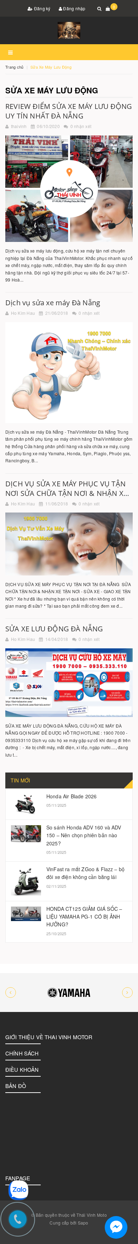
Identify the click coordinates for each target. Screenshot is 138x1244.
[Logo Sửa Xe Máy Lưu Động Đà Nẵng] (69, 30)
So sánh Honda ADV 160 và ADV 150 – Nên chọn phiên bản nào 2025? (83, 835)
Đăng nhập (74, 8)
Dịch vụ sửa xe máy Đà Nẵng (52, 302)
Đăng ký (42, 8)
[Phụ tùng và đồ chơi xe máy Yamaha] (69, 992)
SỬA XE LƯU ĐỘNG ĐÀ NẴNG (54, 628)
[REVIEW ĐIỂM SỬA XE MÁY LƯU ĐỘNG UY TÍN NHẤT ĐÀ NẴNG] (69, 188)
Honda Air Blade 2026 (71, 796)
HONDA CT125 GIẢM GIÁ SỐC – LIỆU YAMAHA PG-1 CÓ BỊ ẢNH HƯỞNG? (84, 916)
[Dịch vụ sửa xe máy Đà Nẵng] (69, 372)
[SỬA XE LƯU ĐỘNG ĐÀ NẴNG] (69, 682)
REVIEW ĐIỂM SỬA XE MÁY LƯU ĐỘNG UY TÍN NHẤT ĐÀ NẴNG (68, 111)
